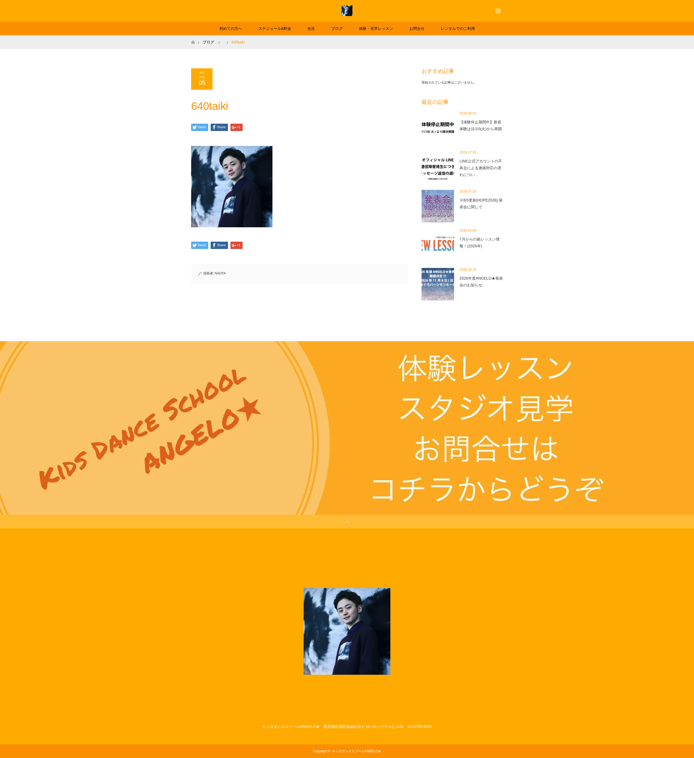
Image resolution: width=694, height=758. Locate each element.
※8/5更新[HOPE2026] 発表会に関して (481, 203)
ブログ (337, 28)
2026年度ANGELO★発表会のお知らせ (481, 281)
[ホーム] (193, 37)
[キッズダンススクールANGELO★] (347, 10)
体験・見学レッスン (376, 28)
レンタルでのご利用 (458, 28)
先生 (311, 28)
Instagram (497, 10)
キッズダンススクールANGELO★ (356, 751)
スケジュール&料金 (274, 28)
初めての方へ (230, 28)
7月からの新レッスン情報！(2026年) (480, 242)
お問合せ (417, 28)
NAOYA (220, 273)
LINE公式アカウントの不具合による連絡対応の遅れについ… (481, 168)
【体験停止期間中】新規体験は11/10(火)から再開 (481, 125)
